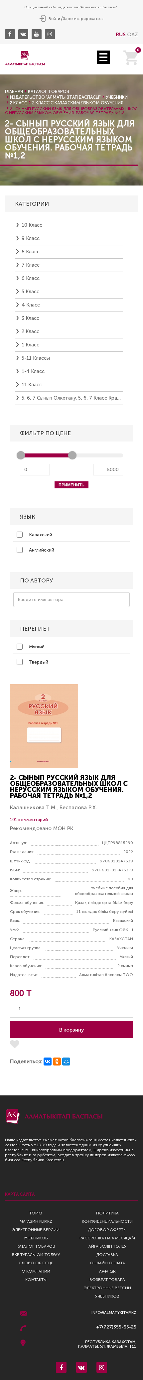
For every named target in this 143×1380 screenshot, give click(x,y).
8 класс (31, 252)
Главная (14, 91)
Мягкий (36, 647)
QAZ (132, 34)
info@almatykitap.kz (113, 1313)
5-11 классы (36, 358)
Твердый (38, 662)
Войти (54, 18)
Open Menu (103, 57)
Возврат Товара (107, 1279)
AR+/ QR (107, 1271)
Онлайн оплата (107, 1263)
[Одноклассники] (57, 1062)
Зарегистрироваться (83, 18)
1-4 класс (33, 371)
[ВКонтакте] (48, 1062)
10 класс (32, 225)
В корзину (71, 1030)
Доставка (107, 1254)
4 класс (31, 305)
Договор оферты (107, 1229)
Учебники (117, 97)
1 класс (30, 345)
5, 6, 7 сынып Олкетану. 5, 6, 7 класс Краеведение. (72, 398)
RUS (121, 34)
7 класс (31, 265)
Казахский (40, 535)
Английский (41, 550)
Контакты (36, 1279)
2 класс (18, 102)
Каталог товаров (48, 91)
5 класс (30, 292)
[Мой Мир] (66, 1062)
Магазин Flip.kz (36, 1221)
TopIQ (35, 1213)
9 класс (31, 238)
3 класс (30, 318)
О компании (36, 1271)
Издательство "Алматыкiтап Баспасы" (55, 97)
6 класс (31, 278)
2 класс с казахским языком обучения (77, 102)
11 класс (32, 385)
